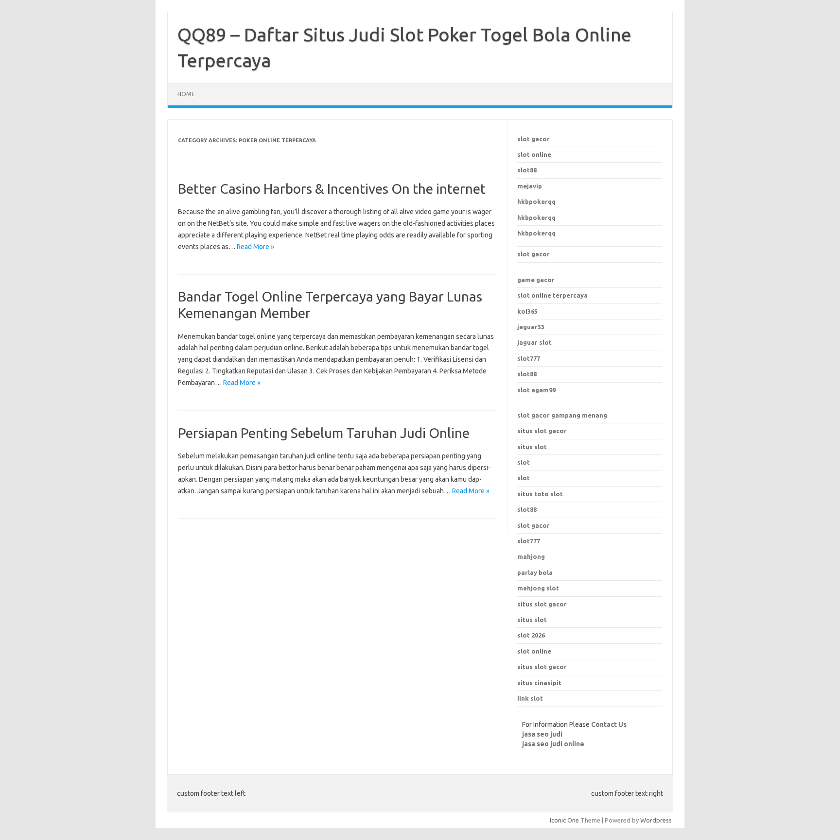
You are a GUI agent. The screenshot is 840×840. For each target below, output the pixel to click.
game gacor (536, 279)
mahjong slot (538, 588)
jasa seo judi (542, 734)
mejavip (529, 186)
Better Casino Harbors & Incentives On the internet (332, 188)
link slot (530, 698)
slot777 (528, 358)
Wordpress (656, 820)
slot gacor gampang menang (562, 415)
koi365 (527, 311)
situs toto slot (540, 493)
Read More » (255, 247)
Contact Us (609, 724)
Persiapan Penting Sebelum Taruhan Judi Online (324, 432)
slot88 (527, 170)
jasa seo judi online (553, 744)
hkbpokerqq (536, 201)
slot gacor (533, 138)
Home (186, 94)
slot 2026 (531, 635)
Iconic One (564, 820)
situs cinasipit (539, 682)
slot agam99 (536, 389)
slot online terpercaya (552, 295)
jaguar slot (534, 342)
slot (523, 462)
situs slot (532, 446)
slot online (534, 154)
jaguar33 (530, 326)
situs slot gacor (542, 430)
